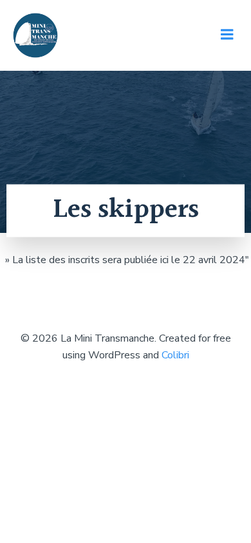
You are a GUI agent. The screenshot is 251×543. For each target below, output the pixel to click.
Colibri (175, 355)
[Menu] (227, 35)
